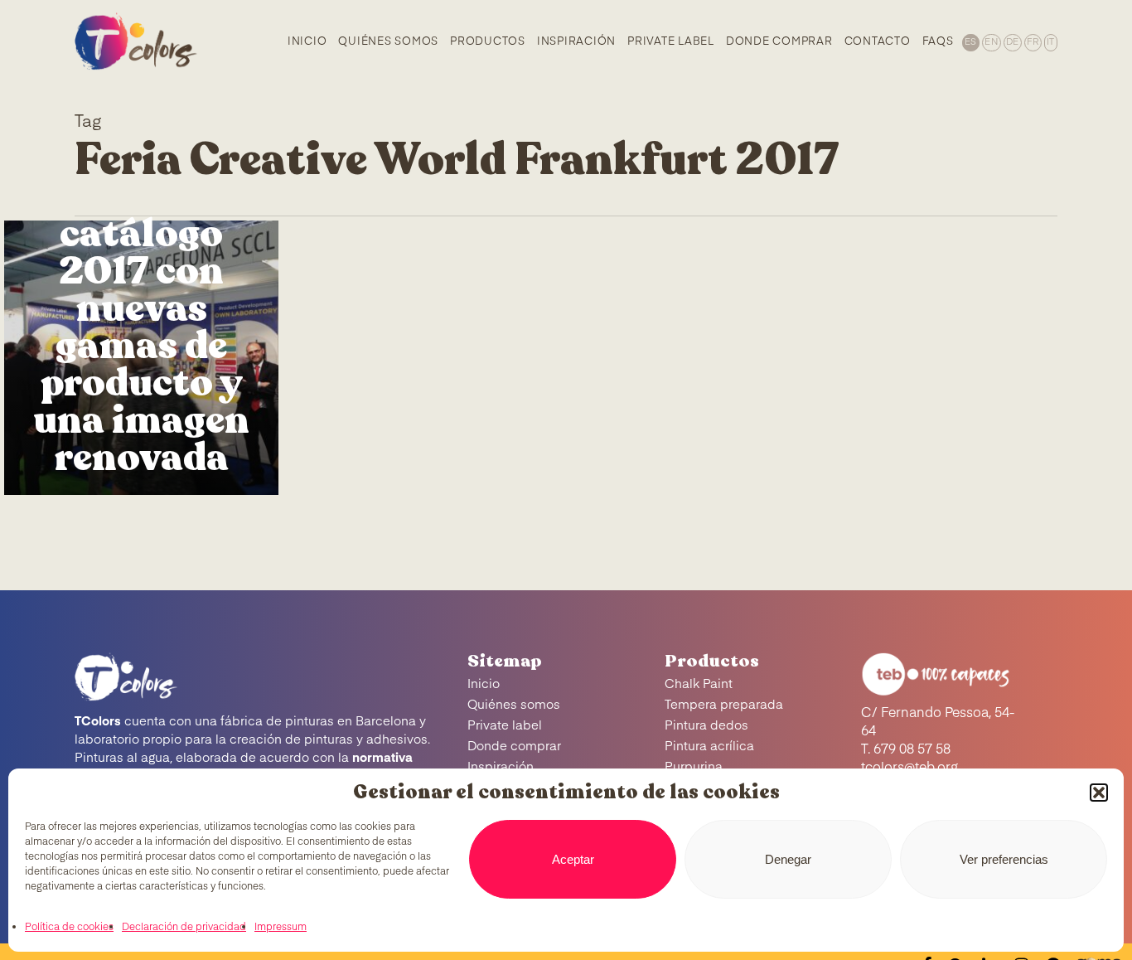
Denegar (788, 859)
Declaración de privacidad (184, 928)
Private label (504, 726)
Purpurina (694, 767)
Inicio (483, 684)
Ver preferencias (1004, 859)
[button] (1099, 792)
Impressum (280, 928)
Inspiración (500, 767)
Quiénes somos (513, 705)
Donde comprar (514, 746)
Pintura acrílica (709, 746)
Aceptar (573, 859)
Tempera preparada (724, 705)
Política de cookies (69, 928)
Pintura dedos (706, 726)
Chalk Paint (699, 684)
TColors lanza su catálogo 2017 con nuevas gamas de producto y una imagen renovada (141, 309)
